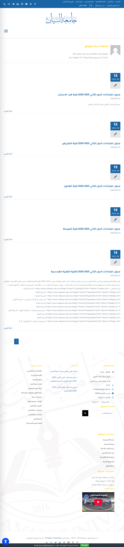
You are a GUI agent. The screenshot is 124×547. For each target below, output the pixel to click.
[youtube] (26, 4)
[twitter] (31, 4)
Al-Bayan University (53, 538)
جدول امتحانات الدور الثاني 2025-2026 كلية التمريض (91, 143)
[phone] (5, 4)
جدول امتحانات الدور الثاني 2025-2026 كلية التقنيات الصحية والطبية (63, 379)
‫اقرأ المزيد (8, 111)
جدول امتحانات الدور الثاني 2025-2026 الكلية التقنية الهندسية (85, 272)
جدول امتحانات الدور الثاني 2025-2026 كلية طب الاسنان (89, 95)
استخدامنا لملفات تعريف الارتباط (43, 545)
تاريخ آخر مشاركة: (107, 485)
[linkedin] (18, 4)
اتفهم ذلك (84, 545)
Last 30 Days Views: (99, 477)
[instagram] (22, 4)
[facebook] (35, 4)
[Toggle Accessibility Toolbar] (5, 541)
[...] (20, 321)
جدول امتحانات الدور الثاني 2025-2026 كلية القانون (92, 186)
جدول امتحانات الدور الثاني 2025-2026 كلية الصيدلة (91, 229)
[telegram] (13, 4)
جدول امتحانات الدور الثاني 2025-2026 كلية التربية (64, 389)
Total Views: (100, 481)
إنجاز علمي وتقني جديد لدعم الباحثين (63, 371)
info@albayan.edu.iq (101, 389)
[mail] (9, 4)
